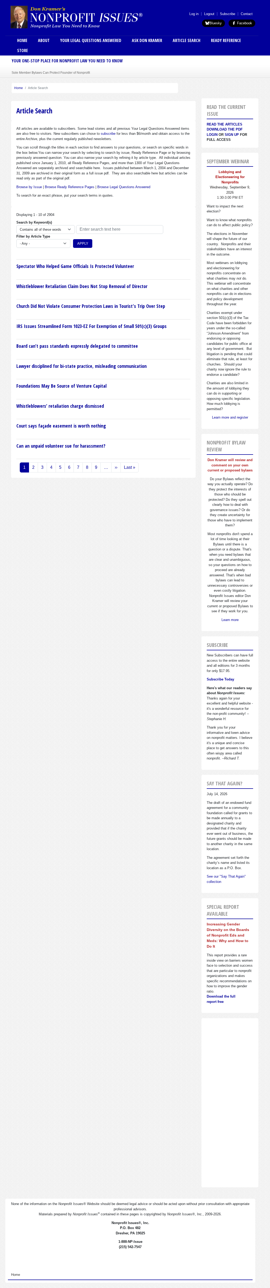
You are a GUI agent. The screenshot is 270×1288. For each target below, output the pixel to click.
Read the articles (224, 124)
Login (212, 135)
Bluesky (215, 23)
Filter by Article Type (33, 236)
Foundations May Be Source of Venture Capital (61, 386)
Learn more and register (230, 417)
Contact (247, 14)
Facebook (244, 23)
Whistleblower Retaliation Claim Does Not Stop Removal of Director (81, 286)
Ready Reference (226, 40)
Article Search (186, 40)
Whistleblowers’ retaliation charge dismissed (60, 406)
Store (22, 50)
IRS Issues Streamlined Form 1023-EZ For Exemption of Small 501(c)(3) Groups (91, 326)
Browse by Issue (29, 187)
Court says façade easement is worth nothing (61, 426)
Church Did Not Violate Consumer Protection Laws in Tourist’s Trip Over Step (90, 306)
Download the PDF (225, 129)
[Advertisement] (230, 1102)
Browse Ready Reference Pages (69, 187)
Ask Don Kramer (147, 40)
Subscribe (227, 14)
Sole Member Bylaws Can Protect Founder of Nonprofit (51, 72)
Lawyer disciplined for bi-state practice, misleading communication (81, 366)
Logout (209, 14)
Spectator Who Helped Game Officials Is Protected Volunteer (75, 266)
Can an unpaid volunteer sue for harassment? (60, 446)
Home (22, 40)
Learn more (230, 620)
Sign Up (232, 135)
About (44, 40)
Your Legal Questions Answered (90, 40)
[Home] (91, 16)
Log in (194, 14)
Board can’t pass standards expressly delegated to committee (77, 346)
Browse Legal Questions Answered (123, 187)
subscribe (108, 134)
